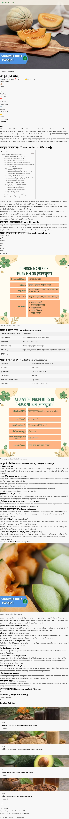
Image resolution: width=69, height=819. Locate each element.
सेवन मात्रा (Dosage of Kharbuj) (12, 197)
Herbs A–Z (11, 813)
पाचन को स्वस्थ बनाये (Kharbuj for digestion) (17, 178)
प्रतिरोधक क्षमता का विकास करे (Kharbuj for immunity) (19, 173)
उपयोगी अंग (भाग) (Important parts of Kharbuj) (15, 195)
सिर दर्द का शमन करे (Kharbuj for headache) (17, 184)
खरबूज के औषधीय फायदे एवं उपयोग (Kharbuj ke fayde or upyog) (19, 164)
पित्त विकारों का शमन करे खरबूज (14, 186)
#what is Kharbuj (46, 134)
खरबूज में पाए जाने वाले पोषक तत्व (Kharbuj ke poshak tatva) (18, 158)
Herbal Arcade (9, 2)
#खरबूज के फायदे (25, 136)
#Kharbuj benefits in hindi (30, 131)
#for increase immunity (33, 129)
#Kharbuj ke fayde (17, 134)
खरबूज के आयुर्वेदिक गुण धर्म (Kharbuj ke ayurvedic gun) (17, 162)
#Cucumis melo (4, 129)
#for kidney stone (45, 129)
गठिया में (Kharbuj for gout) (13, 191)
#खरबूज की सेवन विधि (57, 134)
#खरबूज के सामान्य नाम (36, 136)
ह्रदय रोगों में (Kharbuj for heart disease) (16, 175)
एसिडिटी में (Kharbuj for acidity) (14, 170)
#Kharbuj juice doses (6, 134)
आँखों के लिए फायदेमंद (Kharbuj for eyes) (16, 189)
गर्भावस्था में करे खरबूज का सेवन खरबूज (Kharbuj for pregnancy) (20, 177)
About (2, 813)
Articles (6, 813)
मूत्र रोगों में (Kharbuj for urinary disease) (16, 180)
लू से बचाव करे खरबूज (12, 166)
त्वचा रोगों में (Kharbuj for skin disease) (15, 168)
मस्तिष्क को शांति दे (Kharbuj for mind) (16, 187)
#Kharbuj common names (45, 131)
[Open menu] (66, 3)
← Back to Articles (5, 71)
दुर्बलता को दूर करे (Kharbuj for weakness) (16, 182)
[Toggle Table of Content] (32, 152)
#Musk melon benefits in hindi (32, 134)
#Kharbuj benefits (17, 131)
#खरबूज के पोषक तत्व (15, 136)
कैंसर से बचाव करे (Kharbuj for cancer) (16, 193)
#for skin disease (55, 129)
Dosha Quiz (17, 813)
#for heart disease (21, 129)
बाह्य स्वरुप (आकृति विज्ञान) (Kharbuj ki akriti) (15, 156)
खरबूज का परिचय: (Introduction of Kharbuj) (13, 154)
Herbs (1, 124)
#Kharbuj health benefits (59, 131)
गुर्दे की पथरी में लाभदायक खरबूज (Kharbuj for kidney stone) (20, 171)
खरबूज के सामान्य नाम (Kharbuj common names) (16, 160)
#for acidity (12, 129)
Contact (26, 813)
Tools (22, 813)
